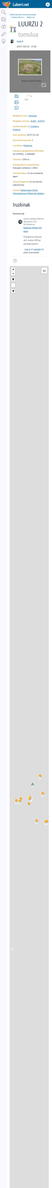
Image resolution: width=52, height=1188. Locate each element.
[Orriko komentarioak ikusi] (16, 108)
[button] (29, 803)
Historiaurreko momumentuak (23, 14)
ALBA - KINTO (38, 121)
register (37, 249)
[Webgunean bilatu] (3, 14)
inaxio (19, 41)
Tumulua (32, 115)
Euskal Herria (18, 17)
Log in (27, 249)
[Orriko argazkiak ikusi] (16, 102)
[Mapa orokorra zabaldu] (3, 21)
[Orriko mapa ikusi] (16, 96)
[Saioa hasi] (3, 36)
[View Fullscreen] (13, 285)
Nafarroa (31, 17)
